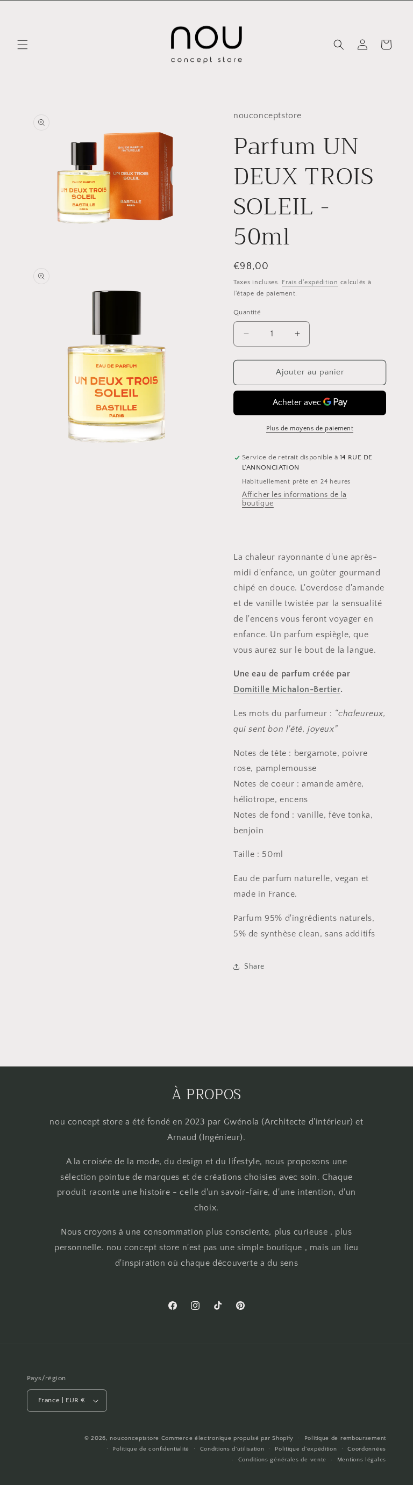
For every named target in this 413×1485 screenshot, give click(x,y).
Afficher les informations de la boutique (294, 499)
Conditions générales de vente (282, 1460)
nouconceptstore (134, 1438)
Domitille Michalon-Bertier (286, 689)
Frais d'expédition (310, 282)
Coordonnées (366, 1449)
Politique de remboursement (345, 1438)
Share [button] (254, 966)
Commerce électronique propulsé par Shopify (227, 1438)
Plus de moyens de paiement (309, 428)
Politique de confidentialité (150, 1449)
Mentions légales (361, 1460)
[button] (22, 44)
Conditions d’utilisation (232, 1449)
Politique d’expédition (306, 1449)
